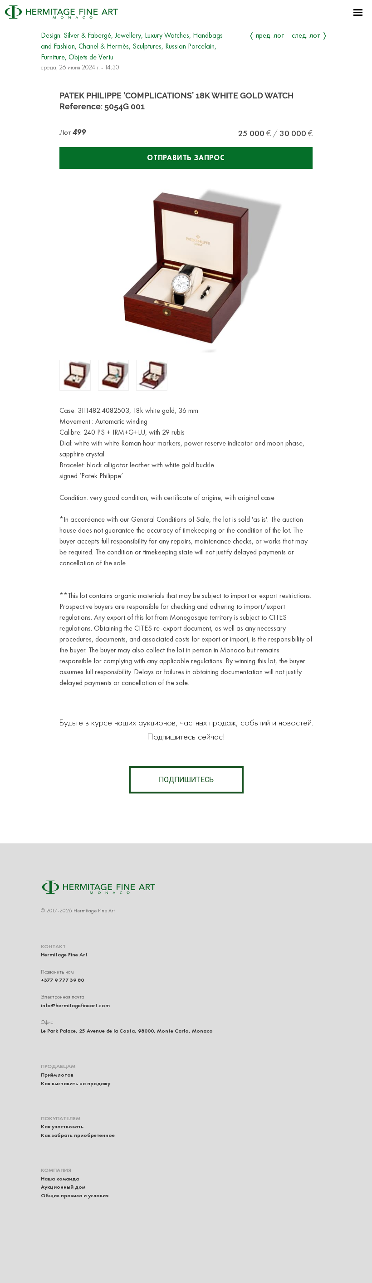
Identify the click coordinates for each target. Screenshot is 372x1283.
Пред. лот (270, 35)
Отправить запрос (186, 157)
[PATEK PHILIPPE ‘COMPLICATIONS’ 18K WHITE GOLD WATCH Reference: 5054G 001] (75, 375)
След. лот (306, 35)
